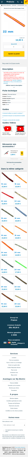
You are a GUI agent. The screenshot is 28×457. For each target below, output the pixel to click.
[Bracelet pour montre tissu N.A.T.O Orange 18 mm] (20, 229)
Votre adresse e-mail (7, 421)
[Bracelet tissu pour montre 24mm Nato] (20, 195)
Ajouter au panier (14, 54)
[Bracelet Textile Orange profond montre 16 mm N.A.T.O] (20, 178)
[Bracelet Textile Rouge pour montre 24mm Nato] (7, 195)
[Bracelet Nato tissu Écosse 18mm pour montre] (20, 212)
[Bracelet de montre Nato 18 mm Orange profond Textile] (7, 229)
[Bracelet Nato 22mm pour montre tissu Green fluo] (20, 264)
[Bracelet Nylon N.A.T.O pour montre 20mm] (20, 298)
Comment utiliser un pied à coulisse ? (12, 113)
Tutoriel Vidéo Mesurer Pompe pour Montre (6, 134)
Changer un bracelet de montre (11, 120)
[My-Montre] (10, 2)
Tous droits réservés (20, 447)
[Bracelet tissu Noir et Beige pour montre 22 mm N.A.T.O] (20, 281)
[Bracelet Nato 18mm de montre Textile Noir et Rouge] (7, 178)
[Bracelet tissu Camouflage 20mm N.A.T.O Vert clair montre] (20, 247)
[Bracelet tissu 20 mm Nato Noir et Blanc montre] (7, 281)
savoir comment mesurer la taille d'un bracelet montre (13, 82)
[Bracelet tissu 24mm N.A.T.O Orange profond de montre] (7, 247)
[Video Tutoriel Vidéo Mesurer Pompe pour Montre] (7, 129)
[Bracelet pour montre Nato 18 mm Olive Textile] (7, 212)
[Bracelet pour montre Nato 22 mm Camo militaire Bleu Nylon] (7, 264)
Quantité (14, 44)
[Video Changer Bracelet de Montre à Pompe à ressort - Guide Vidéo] (20, 129)
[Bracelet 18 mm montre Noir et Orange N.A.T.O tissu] (7, 298)
